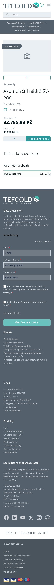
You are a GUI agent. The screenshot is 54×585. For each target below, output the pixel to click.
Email (6, 247)
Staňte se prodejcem (13, 342)
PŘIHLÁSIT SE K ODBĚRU (27, 322)
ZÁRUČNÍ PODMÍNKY (13, 567)
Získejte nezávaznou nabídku (17, 346)
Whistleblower (10, 571)
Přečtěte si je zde (11, 313)
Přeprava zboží (10, 396)
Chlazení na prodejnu (13, 431)
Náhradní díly (10, 452)
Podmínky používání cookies (16, 555)
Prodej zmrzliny (10, 442)
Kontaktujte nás (11, 339)
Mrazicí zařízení (11, 438)
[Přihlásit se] (36, 5)
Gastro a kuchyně (11, 449)
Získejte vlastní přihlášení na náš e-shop (22, 349)
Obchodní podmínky (13, 559)
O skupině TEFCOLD (12, 389)
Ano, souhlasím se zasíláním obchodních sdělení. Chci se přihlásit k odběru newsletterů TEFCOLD (26, 289)
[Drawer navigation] (49, 5)
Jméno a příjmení (12, 260)
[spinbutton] (14, 138)
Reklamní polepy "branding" (17, 400)
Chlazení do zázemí (12, 434)
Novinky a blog (10, 407)
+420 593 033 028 (20, 503)
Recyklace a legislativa (14, 563)
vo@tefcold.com (17, 506)
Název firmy (9, 272)
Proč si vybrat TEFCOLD (14, 393)
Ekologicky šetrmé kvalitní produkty (20, 403)
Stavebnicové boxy (12, 445)
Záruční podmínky (12, 410)
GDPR (6, 551)
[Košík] (42, 5)
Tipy (5, 428)
